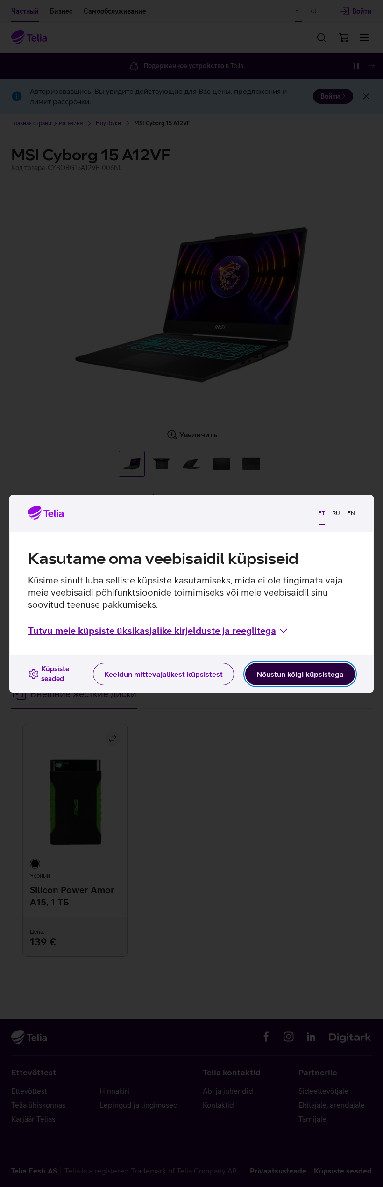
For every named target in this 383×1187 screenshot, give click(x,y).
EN (351, 513)
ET (322, 513)
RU (336, 513)
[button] (158, 631)
